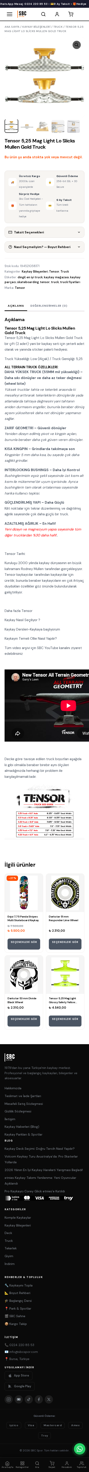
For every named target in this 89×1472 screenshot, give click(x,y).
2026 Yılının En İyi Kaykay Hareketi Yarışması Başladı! (44, 1170)
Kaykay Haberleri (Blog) (22, 1127)
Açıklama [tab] (16, 306)
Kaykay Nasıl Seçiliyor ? (22, 620)
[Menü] (10, 14)
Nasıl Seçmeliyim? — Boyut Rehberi (42, 247)
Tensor (54, 271)
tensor (45, 282)
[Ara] (43, 14)
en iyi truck (34, 277)
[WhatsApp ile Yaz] (79, 1449)
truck (55, 282)
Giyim (9, 1256)
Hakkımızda (13, 1088)
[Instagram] (9, 1399)
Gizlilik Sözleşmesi (18, 1111)
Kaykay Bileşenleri (36, 27)
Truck (58, 27)
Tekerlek (11, 1248)
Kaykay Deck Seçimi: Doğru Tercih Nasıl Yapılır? (40, 1149)
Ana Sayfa (12, 27)
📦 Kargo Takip (16, 1324)
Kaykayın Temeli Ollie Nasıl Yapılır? (31, 638)
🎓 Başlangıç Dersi (18, 1301)
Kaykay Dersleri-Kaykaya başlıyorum (32, 629)
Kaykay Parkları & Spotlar (23, 1134)
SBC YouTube (47, 648)
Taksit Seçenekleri (29, 232)
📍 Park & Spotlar (18, 1308)
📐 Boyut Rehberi (17, 1293)
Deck (8, 1233)
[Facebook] (39, 1399)
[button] (77, 45)
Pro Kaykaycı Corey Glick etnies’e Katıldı (35, 1191)
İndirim (10, 1264)
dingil (21, 277)
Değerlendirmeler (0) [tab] (48, 306)
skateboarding (28, 282)
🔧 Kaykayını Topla (19, 1285)
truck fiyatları (70, 282)
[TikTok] (29, 1399)
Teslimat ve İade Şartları (23, 1096)
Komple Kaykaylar (18, 1217)
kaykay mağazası (56, 277)
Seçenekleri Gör (24, 942)
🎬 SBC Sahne (15, 1316)
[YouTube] (19, 1399)
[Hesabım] (57, 14)
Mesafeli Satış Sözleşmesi (24, 1104)
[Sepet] (71, 14)
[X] (49, 1399)
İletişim (10, 1119)
